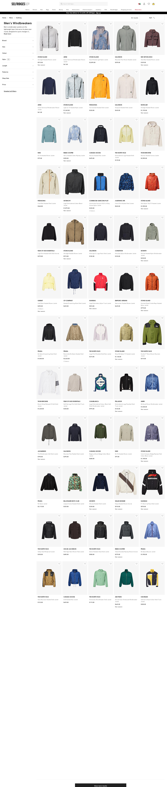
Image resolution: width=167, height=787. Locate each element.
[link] (49, 60)
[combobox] (85, 4)
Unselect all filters (10, 91)
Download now (94, 13)
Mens (11, 18)
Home (4, 18)
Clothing (19, 18)
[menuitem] (27, 10)
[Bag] (153, 4)
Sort (150, 18)
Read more (7, 34)
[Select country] (139, 4)
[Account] (144, 4)
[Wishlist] (149, 4)
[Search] (61, 4)
